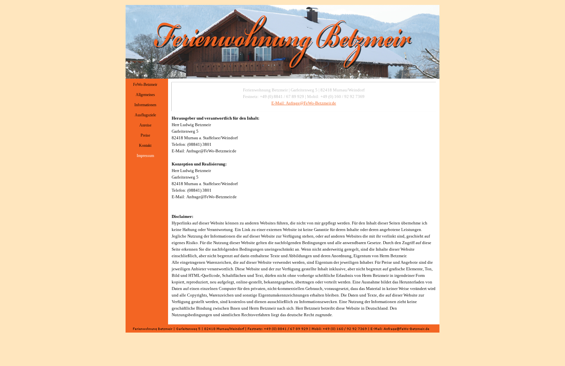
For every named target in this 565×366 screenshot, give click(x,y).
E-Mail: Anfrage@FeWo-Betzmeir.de (303, 103)
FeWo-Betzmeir (145, 84)
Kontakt (145, 145)
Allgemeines (145, 94)
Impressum (145, 155)
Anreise (145, 125)
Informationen (145, 105)
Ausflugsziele (145, 115)
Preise (145, 135)
